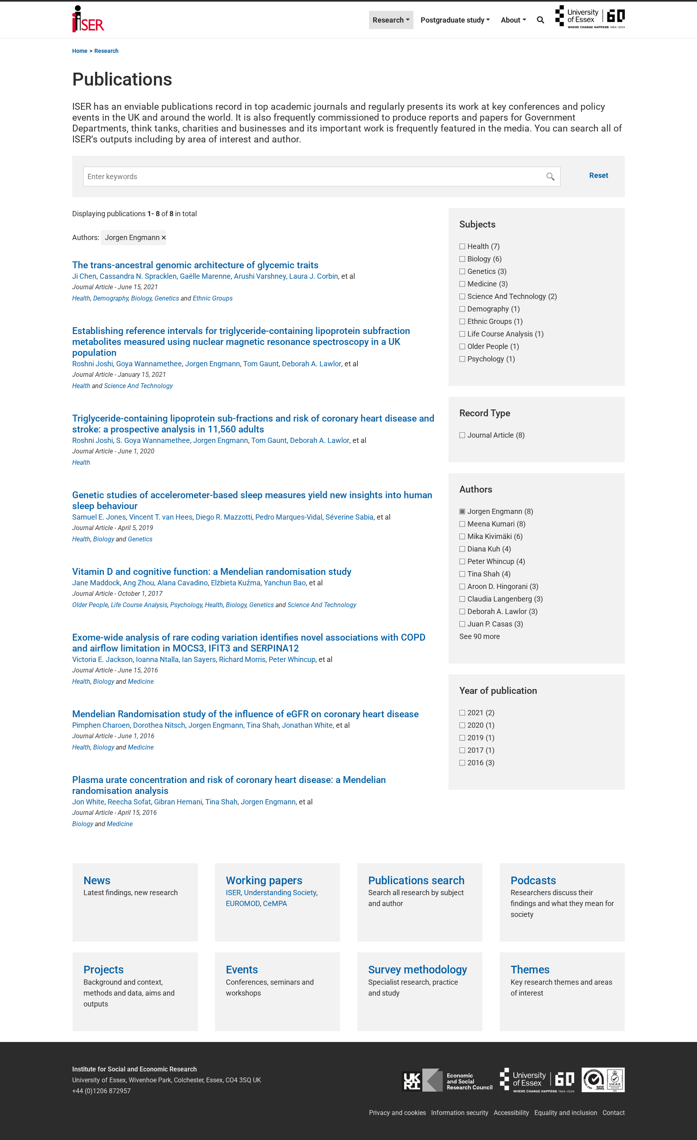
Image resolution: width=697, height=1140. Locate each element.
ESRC (447, 1080)
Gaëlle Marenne (205, 276)
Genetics (166, 298)
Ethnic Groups (213, 298)
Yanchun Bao (285, 582)
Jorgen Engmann (212, 363)
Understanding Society (280, 892)
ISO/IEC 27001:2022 (603, 1080)
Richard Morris (242, 659)
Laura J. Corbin (313, 276)
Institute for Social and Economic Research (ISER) (88, 19)
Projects (103, 969)
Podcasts (533, 880)
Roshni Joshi (92, 363)
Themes (530, 969)
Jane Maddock (96, 582)
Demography (110, 298)
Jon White (88, 802)
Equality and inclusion (565, 1113)
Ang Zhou (138, 582)
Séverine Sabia (350, 517)
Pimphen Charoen (101, 725)
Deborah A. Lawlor (311, 363)
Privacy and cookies (397, 1113)
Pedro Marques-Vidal (288, 517)
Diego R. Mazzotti (224, 517)
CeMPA (275, 903)
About (510, 20)
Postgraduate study (452, 20)
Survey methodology (417, 969)
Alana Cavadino (182, 582)
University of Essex (590, 19)
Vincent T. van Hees (160, 517)
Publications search (416, 880)
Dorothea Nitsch (159, 725)
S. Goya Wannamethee (153, 440)
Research (388, 20)
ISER (233, 892)
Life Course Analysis (139, 605)
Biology (141, 298)
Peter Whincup (292, 659)
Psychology (186, 605)
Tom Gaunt (261, 363)
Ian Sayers (199, 659)
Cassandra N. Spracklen (138, 276)
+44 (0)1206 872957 (101, 1091)
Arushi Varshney (260, 276)
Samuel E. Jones (99, 517)
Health (81, 298)
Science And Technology (138, 386)
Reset (598, 175)
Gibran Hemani (178, 802)
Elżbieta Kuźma (236, 582)
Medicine (141, 681)
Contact (614, 1113)
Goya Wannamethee (149, 363)
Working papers (264, 880)
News (97, 880)
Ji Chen (84, 276)
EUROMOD (243, 903)
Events (242, 969)
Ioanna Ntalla (157, 659)
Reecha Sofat (129, 802)
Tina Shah (262, 725)
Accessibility (511, 1113)
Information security (459, 1113)
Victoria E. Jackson (102, 659)
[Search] (540, 20)
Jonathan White (307, 725)
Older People (90, 605)
